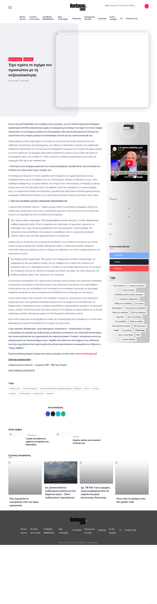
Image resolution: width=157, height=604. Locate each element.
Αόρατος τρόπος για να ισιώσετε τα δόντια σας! (87, 441)
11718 (120, 5)
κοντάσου (95, 388)
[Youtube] (129, 268)
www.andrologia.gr (30, 388)
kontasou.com (14, 388)
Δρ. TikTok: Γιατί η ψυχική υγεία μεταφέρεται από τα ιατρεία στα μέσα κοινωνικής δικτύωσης (95, 492)
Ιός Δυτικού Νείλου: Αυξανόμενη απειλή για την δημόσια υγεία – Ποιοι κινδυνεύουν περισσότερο (60, 492)
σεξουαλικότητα (38, 393)
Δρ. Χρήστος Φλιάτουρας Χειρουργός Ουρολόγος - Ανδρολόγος (60, 388)
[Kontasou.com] (78, 7)
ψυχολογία (49, 393)
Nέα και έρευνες (15, 59)
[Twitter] (129, 262)
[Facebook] (129, 255)
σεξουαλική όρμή (24, 393)
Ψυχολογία (28, 59)
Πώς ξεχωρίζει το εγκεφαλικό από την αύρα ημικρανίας (24, 502)
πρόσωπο (12, 393)
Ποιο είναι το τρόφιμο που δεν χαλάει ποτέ (130, 500)
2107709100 (130, 5)
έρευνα (87, 388)
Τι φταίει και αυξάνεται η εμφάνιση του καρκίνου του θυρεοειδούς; (37, 441)
